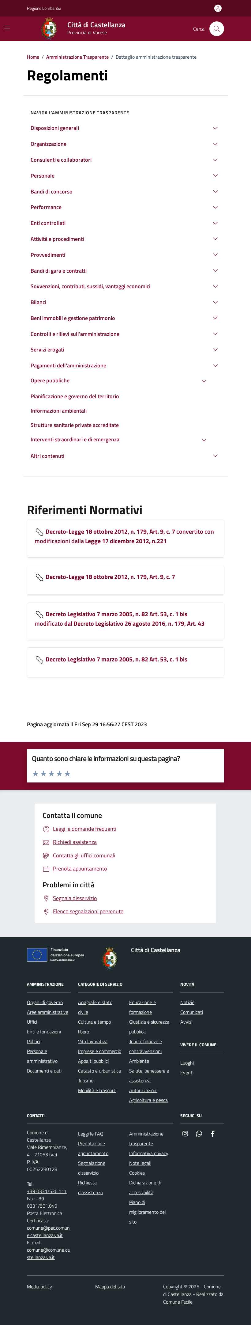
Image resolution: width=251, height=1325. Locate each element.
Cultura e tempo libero (94, 1026)
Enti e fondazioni (44, 1031)
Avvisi (186, 1021)
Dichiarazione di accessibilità (145, 1187)
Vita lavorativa (92, 1041)
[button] (125, 128)
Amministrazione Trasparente (77, 57)
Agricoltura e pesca (148, 1100)
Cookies (137, 1172)
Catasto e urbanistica (99, 1070)
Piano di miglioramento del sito (147, 1211)
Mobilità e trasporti (97, 1090)
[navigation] (6, 28)
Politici (33, 1041)
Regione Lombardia (44, 8)
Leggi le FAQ (90, 1133)
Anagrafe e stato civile (95, 1007)
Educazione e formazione (142, 1007)
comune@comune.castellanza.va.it (48, 1253)
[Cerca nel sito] (216, 28)
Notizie (187, 1002)
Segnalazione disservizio (91, 1167)
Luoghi (187, 1062)
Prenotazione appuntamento (93, 1148)
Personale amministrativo (42, 1056)
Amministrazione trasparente (146, 1138)
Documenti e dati (44, 1070)
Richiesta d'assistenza (90, 1187)
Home (33, 57)
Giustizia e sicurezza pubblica (149, 1026)
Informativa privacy (148, 1153)
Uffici (32, 1021)
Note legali (140, 1163)
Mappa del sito (110, 1286)
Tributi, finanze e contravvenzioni (145, 1046)
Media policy (39, 1286)
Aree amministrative (47, 1012)
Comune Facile (178, 1301)
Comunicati (191, 1012)
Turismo (85, 1080)
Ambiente (139, 1061)
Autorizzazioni (143, 1090)
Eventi (186, 1072)
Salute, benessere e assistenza (149, 1075)
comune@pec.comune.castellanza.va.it (48, 1231)
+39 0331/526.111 (47, 1191)
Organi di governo (45, 1002)
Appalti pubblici (93, 1061)
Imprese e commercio (99, 1051)
